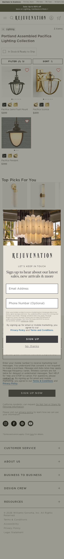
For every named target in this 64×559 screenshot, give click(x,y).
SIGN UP (32, 339)
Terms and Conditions (41, 330)
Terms (31, 321)
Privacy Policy (17, 330)
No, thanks (32, 346)
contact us (24, 321)
